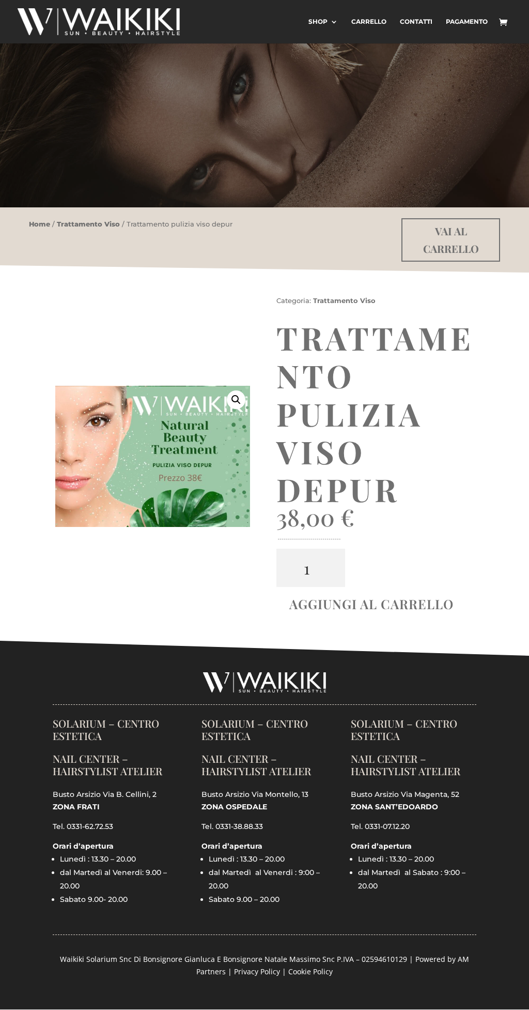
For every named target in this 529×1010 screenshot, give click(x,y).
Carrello (368, 21)
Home (39, 224)
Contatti (416, 21)
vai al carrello (451, 239)
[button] (236, 399)
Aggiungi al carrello (371, 603)
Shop (318, 21)
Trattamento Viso (88, 224)
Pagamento (467, 21)
